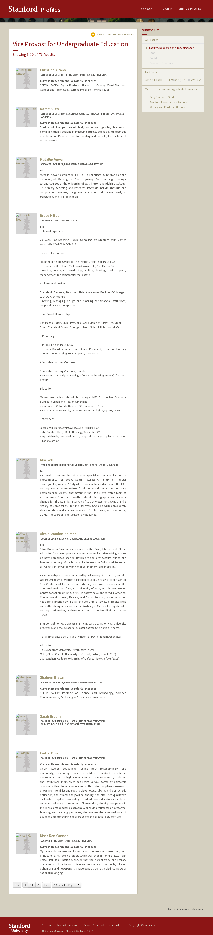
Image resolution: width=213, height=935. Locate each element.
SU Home (47, 925)
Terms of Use (116, 925)
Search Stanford (94, 925)
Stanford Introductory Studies (168, 102)
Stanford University (23, 928)
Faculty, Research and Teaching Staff (171, 48)
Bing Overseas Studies (163, 97)
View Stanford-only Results (115, 34)
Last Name (151, 72)
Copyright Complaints (141, 925)
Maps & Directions (68, 925)
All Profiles (151, 40)
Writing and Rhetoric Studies (167, 107)
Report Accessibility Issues (185, 909)
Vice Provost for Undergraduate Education (171, 89)
